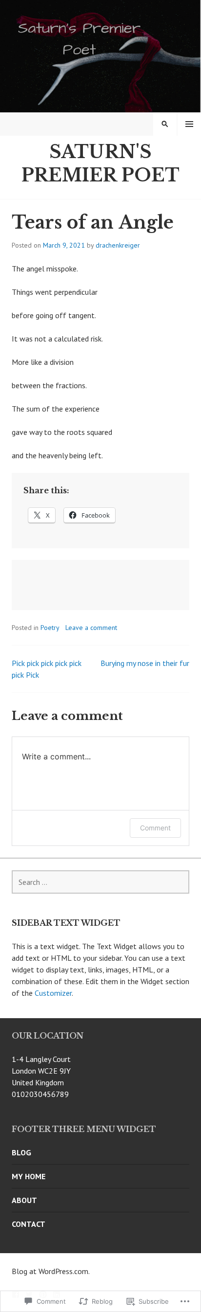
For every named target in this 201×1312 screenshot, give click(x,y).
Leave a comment (91, 627)
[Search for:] (100, 882)
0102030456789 (40, 1094)
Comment (155, 828)
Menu (189, 124)
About (24, 1200)
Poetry (50, 627)
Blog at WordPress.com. (51, 1271)
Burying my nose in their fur (144, 663)
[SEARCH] (165, 124)
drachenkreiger (118, 245)
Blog (21, 1152)
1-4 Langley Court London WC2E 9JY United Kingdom (41, 1070)
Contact (28, 1224)
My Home (28, 1176)
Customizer (53, 993)
